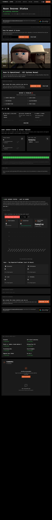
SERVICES (25, 1)
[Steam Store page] (8, 109)
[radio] (14, 98)
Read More (5, 206)
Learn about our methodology (26, 258)
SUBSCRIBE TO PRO (35, 86)
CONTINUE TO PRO (24, 37)
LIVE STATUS (18, 1)
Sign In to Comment (26, 376)
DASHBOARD (36, 1)
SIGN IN (48, 1)
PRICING (30, 1)
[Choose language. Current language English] (43, 2)
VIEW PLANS (33, 37)
